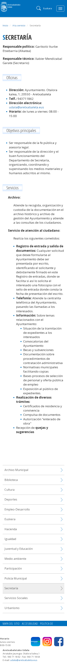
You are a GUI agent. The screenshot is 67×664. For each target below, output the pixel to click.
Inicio (5, 25)
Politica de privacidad (41, 628)
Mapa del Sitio (11, 624)
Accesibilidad (30, 624)
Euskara (47, 8)
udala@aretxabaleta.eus (26, 107)
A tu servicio (19, 25)
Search (38, 8)
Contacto (20, 628)
